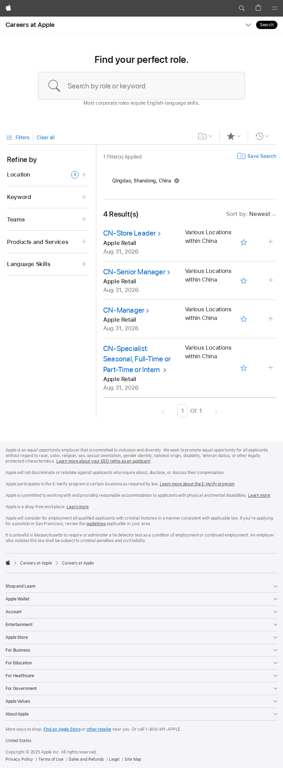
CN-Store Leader (129, 233)
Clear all (46, 137)
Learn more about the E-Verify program (197, 484)
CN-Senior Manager (134, 271)
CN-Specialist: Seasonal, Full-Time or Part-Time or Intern (136, 359)
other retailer (99, 729)
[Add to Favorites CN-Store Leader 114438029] (244, 242)
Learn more (259, 495)
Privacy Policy (19, 759)
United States (18, 740)
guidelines (96, 523)
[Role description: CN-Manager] (271, 319)
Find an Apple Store (62, 729)
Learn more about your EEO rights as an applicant (103, 461)
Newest (248, 213)
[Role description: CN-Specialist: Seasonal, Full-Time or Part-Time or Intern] (271, 367)
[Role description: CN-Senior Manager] (271, 280)
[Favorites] (234, 136)
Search (267, 24)
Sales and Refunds (86, 759)
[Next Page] (216, 410)
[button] (241, 8)
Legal (114, 759)
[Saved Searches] (205, 136)
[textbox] (141, 85)
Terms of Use (51, 759)
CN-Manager (123, 310)
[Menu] (274, 8)
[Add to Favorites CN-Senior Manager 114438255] (244, 280)
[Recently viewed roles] (262, 136)
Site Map (133, 759)
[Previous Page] (163, 410)
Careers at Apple (30, 25)
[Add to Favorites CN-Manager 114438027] (244, 319)
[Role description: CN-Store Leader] (271, 242)
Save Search (261, 156)
